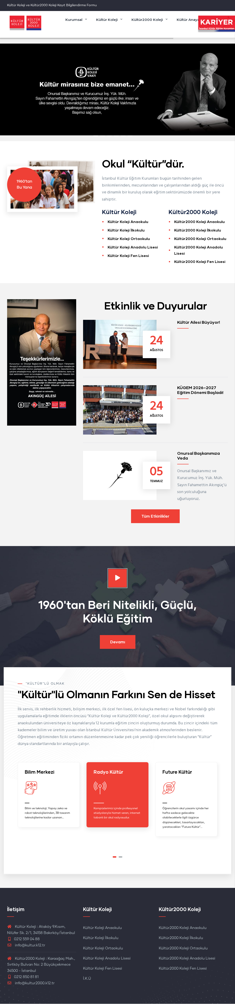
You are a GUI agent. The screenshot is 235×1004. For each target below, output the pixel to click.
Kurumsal (73, 19)
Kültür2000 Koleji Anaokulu (199, 221)
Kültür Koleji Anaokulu (128, 221)
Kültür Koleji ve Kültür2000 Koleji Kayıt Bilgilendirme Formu (52, 5)
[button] (114, 857)
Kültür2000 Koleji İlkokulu (197, 230)
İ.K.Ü (87, 978)
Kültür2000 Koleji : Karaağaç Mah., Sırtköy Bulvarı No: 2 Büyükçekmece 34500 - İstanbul (41, 965)
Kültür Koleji (107, 19)
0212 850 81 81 (26, 977)
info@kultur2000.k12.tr (35, 983)
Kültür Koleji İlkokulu (126, 230)
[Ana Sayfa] (25, 23)
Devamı (117, 641)
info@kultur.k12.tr (30, 945)
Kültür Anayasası (191, 19)
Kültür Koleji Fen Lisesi (128, 255)
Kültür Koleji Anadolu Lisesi (133, 247)
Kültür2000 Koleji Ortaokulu (200, 238)
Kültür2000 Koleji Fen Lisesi (199, 261)
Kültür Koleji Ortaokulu (129, 238)
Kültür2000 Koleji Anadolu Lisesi (187, 958)
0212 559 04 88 (27, 939)
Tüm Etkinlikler (155, 516)
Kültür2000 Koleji (147, 19)
